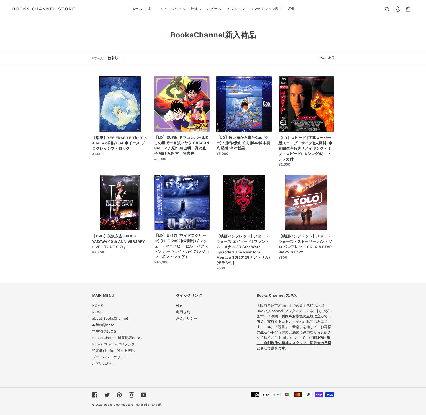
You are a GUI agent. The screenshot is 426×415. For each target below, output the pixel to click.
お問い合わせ (102, 363)
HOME (97, 305)
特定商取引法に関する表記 (113, 350)
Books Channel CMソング (113, 344)
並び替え (97, 58)
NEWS (97, 312)
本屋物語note (103, 325)
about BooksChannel (110, 318)
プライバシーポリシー (110, 357)
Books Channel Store (43, 9)
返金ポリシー (186, 318)
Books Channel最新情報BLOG (117, 338)
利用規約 (183, 312)
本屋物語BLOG (104, 331)
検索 (179, 305)
